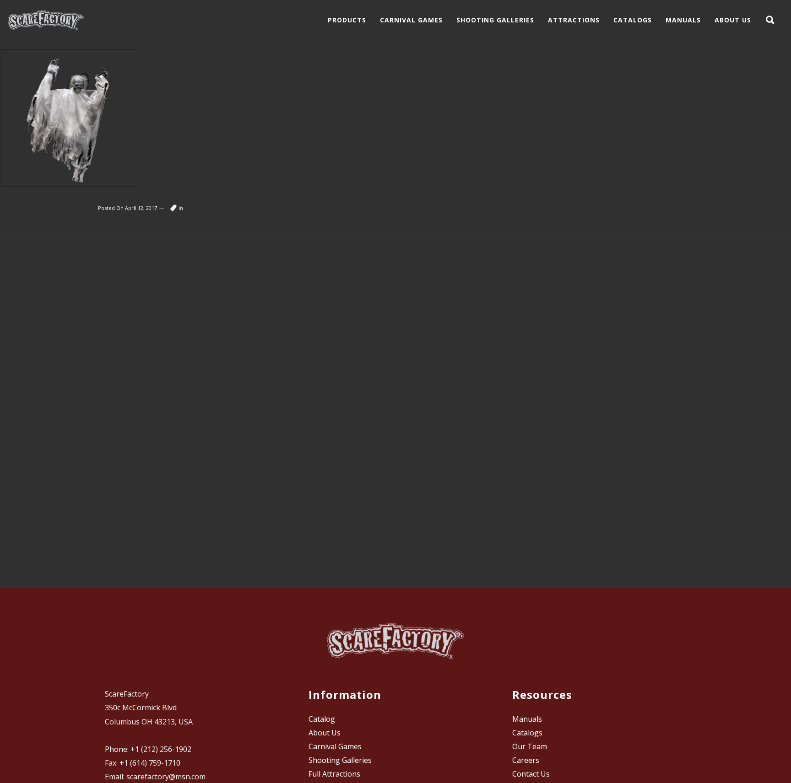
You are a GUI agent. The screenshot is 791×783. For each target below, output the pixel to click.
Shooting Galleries (340, 760)
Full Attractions (334, 774)
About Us (325, 733)
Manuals (527, 719)
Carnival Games (335, 746)
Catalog (322, 719)
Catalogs (527, 733)
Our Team (529, 746)
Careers (525, 760)
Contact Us (531, 774)
